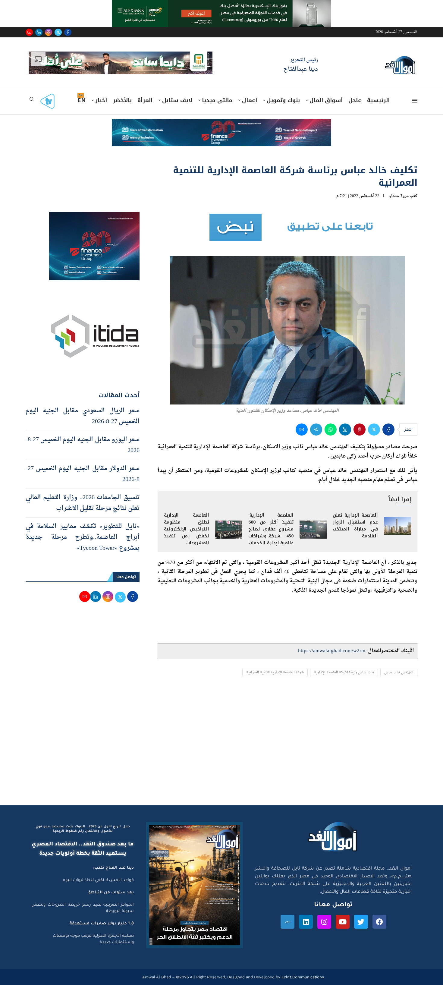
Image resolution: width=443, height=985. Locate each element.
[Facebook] (67, 32)
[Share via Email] (302, 429)
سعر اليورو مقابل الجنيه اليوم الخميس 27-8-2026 (83, 445)
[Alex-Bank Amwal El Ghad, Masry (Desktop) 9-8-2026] (221, 5)
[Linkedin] (38, 32)
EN (82, 100)
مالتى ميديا (217, 100)
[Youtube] (29, 32)
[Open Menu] (414, 100)
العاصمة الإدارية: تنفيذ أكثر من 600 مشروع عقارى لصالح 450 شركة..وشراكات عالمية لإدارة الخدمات (271, 529)
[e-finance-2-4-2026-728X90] (221, 125)
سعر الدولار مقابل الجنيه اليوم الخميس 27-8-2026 (83, 474)
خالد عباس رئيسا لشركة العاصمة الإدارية (344, 672)
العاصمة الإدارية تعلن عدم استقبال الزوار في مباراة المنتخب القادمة (355, 525)
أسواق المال (326, 100)
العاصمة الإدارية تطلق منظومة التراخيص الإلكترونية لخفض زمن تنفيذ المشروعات (186, 529)
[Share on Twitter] (374, 429)
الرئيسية (378, 100)
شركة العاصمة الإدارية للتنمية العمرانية (275, 672)
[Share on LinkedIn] (345, 429)
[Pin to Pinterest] (359, 429)
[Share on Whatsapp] (331, 429)
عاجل (354, 100)
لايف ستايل (177, 100)
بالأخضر (122, 100)
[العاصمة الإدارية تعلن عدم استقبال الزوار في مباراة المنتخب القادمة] (397, 526)
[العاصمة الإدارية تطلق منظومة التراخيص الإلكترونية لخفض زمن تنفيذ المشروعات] (228, 530)
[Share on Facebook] (388, 429)
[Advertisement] (221, 748)
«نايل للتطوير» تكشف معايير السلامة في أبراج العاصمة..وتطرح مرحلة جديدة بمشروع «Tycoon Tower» (83, 537)
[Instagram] (48, 32)
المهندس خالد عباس (398, 672)
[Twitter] (58, 32)
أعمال (249, 100)
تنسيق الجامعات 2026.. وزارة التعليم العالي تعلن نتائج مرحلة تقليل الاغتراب (83, 503)
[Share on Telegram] (316, 429)
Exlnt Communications (302, 977)
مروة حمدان (398, 196)
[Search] (32, 101)
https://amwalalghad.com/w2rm (331, 651)
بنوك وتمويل (283, 100)
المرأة (144, 100)
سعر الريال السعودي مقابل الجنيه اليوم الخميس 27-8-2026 (83, 416)
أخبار (101, 100)
